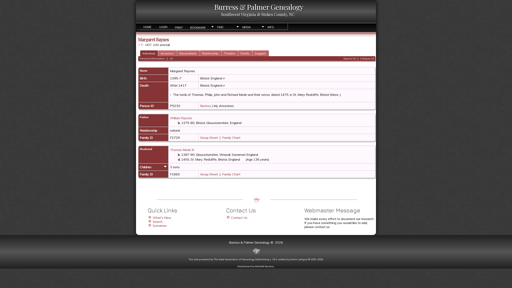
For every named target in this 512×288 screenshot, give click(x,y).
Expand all (350, 58)
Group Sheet (209, 138)
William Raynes (181, 118)
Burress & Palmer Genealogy (258, 7)
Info (271, 27)
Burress (205, 106)
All (171, 58)
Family (245, 53)
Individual (149, 53)
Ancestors (167, 53)
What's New (162, 218)
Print (179, 27)
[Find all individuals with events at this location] (224, 78)
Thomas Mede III (182, 150)
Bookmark (198, 27)
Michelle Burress (264, 266)
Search (158, 222)
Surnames (160, 226)
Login (163, 27)
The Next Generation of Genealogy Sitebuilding (241, 259)
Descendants (188, 53)
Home (147, 27)
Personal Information (152, 58)
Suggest (260, 53)
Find (220, 27)
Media (246, 27)
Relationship (210, 53)
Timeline (229, 53)
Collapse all (367, 58)
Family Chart (231, 138)
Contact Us (239, 218)
